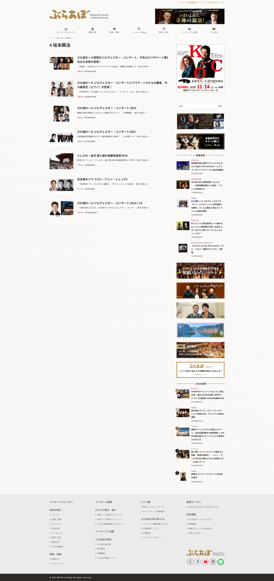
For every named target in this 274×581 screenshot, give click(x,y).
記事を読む (56, 510)
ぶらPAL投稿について (107, 557)
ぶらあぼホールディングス (200, 519)
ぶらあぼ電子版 (104, 544)
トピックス (56, 523)
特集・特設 (56, 554)
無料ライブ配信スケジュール (110, 514)
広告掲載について (151, 528)
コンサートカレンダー (61, 502)
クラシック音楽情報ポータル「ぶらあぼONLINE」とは (201, 2)
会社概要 (191, 514)
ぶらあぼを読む (103, 539)
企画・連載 (56, 519)
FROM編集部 (57, 546)
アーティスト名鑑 (104, 531)
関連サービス (194, 502)
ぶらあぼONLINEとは (153, 519)
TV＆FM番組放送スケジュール (110, 523)
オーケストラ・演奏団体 (153, 511)
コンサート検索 (103, 502)
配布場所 (101, 548)
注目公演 (55, 528)
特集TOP (56, 559)
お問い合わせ (194, 533)
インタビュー (57, 533)
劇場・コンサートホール (153, 506)
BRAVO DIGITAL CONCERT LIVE (204, 506)
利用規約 (147, 533)
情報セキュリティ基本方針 (200, 528)
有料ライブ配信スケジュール (110, 519)
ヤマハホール (57, 563)
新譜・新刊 (56, 537)
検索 (220, 106)
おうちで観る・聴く (106, 510)
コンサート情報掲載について (155, 523)
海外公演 (55, 542)
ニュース (55, 514)
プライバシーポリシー (152, 537)
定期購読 (101, 553)
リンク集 (145, 502)
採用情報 (192, 523)
